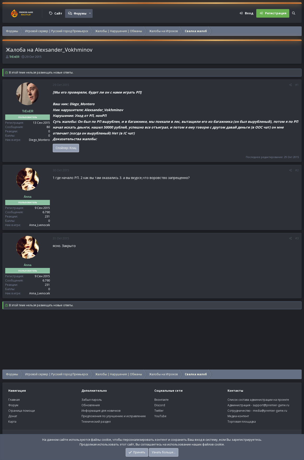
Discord (159, 405)
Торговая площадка (242, 422)
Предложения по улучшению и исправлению (113, 416)
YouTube (160, 416)
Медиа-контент (238, 416)
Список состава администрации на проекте (258, 400)
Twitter (159, 411)
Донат (12, 416)
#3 (297, 238)
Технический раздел (96, 422)
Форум (13, 405)
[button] (90, 13)
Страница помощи (21, 411)
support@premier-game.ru (271, 405)
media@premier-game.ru (270, 411)
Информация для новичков (100, 411)
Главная (14, 400)
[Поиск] (293, 13)
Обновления (90, 405)
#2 (297, 170)
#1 (297, 85)
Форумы (80, 13)
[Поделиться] (291, 85)
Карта (12, 422)
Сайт (58, 13)
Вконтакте (161, 400)
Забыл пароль (91, 400)
